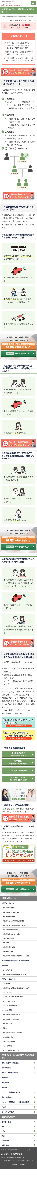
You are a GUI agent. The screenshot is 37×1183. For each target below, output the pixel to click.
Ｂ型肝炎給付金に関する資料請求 (12, 1033)
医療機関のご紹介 (8, 951)
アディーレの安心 (8, 992)
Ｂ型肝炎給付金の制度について (11, 1019)
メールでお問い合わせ (9, 1041)
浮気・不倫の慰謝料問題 (10, 1073)
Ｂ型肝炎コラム (7, 943)
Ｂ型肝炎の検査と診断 (18, 770)
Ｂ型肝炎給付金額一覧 (9, 916)
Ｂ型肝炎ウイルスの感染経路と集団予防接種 (18, 778)
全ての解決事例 (7, 970)
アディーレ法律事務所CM (10, 1005)
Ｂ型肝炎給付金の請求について (11, 1015)
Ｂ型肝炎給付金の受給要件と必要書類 (18, 754)
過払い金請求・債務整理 (10, 1063)
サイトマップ (30, 1160)
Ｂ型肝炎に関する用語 (9, 947)
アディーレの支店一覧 (9, 1001)
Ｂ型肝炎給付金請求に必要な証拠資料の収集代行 (16, 988)
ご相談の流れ (6, 983)
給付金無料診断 (7, 1046)
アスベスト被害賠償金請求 (11, 1092)
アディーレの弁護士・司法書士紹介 (13, 997)
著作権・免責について (9, 1160)
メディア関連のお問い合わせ (11, 1050)
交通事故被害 (6, 1068)
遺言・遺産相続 (7, 1097)
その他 (4, 1107)
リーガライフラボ (8, 1112)
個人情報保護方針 (20, 1160)
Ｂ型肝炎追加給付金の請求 (10, 929)
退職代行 (5, 1087)
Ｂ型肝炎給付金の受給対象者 (11, 912)
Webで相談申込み (8, 1037)
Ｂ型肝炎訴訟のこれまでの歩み (11, 934)
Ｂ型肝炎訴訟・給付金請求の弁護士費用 (18, 762)
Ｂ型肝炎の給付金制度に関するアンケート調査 (16, 956)
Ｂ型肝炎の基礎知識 (8, 908)
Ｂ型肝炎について (8, 1023)
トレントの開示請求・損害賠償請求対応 (15, 1102)
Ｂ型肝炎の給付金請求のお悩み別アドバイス (15, 974)
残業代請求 (5, 1082)
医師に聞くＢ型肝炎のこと (10, 938)
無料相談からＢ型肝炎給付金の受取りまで (15, 925)
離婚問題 (5, 1077)
